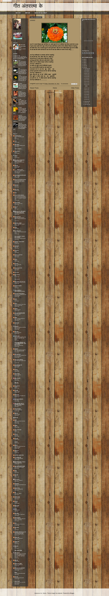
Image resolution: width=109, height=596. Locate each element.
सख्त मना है (20, 115)
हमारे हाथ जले (16, 379)
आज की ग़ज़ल (17, 322)
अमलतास (16, 308)
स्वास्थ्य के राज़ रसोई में (40, 13)
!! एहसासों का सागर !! (18, 135)
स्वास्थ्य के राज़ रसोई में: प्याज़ (19, 564)
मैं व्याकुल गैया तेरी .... (17, 510)
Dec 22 (86, 78)
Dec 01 (86, 99)
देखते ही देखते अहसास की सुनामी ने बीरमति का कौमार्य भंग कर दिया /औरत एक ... (20, 218)
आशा (19, 68)
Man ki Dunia (17, 274)
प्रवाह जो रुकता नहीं (18, 429)
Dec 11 (86, 89)
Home (55, 88)
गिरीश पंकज (16, 382)
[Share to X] (74, 84)
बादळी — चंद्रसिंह (17, 176)
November (86, 101)
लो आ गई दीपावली (17, 166)
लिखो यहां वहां (17, 505)
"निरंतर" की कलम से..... (18, 148)
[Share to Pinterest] (76, 84)
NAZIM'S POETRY (18, 285)
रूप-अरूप (16, 501)
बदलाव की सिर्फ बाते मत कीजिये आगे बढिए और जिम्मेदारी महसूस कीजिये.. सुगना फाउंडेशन (20, 338)
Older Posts (75, 88)
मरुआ (19, 60)
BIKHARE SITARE (18, 223)
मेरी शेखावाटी (17, 483)
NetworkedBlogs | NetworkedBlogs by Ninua (20, 291)
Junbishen (17, 250)
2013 (84, 64)
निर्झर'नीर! (16, 413)
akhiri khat (17, 189)
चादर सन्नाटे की (17, 255)
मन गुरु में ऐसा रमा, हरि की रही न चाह (19, 524)
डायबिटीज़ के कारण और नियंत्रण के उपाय (20, 484)
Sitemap (16, 542)
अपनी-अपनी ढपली (17, 414)
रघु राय (16, 547)
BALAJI (16, 206)
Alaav (16, 192)
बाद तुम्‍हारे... (16, 502)
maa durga (17, 272)
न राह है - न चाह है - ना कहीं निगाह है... (20, 514)
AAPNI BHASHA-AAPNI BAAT (20, 175)
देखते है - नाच (16, 426)
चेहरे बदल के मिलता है (17, 309)
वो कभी (19, 75)
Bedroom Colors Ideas (18, 203)
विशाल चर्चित (17, 513)
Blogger (72, 593)
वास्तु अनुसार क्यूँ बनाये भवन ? (19, 538)
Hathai (16, 227)
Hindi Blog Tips (18, 230)
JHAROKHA (17, 246)
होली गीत (16, 471)
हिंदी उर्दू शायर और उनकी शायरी (20, 568)
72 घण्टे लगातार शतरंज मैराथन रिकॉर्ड (20, 573)
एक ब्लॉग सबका (17, 336)
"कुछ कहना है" (17, 144)
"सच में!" (16, 155)
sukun (16, 303)
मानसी (16, 470)
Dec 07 (86, 92)
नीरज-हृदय (16, 417)
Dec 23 (86, 76)
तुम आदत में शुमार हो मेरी (18, 332)
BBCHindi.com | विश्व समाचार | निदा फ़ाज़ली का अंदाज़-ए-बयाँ (20, 212)
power (16, 298)
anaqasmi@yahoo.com (19, 569)
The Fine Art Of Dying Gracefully (20, 238)
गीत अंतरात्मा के (28, 6)
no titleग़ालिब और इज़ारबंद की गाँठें (19, 213)
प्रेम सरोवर (16, 438)
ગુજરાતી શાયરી (17, 581)
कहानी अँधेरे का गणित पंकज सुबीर (19, 467)
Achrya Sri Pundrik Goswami (20, 179)
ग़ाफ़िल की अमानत (17, 378)
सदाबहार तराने (17, 537)
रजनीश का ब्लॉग (17, 496)
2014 (84, 62)
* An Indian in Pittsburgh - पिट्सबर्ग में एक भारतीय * (20, 161)
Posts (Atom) (58, 92)
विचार (15, 275)
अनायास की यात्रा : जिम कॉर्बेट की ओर (20, 395)
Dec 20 (86, 79)
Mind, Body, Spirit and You (20, 281)
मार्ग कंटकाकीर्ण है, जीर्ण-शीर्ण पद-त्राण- (20, 145)
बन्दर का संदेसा (17, 400)
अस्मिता (16, 317)
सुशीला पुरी (16, 560)
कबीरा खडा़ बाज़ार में (18, 354)
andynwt (60, 593)
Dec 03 (86, 97)
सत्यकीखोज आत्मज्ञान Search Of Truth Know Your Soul (20, 532)
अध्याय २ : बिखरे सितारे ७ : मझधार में (20, 224)
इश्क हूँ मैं (16, 152)
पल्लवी (16, 420)
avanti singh (22, 44)
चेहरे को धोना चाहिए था (18, 314)
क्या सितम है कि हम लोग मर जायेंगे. (19, 577)
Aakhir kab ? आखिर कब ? (19, 480)
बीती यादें (27, 13)
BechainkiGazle (18, 216)
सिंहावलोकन (16, 546)
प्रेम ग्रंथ (18, 13)
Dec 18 (86, 83)
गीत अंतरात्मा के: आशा (16, 55)
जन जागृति (16, 390)
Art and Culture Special (19, 195)
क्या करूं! (16, 156)
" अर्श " (16, 141)
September (86, 104)
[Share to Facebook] (75, 84)
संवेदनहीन (16, 260)
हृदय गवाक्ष (16, 576)
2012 (84, 65)
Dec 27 (86, 73)
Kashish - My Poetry (18, 254)
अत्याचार (32, 20)
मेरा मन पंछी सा (17, 479)
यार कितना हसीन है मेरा (18, 374)
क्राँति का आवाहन (17, 391)
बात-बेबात (16, 441)
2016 (84, 59)
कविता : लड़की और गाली (18, 405)
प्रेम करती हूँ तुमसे (17, 366)
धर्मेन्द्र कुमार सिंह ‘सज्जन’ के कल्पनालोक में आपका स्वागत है (19, 404)
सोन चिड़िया (20, 83)
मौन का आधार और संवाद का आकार (19, 162)
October (86, 102)
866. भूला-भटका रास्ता (18, 264)
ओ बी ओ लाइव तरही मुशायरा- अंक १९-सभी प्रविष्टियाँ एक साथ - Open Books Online (20, 343)
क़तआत (16, 251)
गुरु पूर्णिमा (19, 99)
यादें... (16, 492)
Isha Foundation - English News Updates (20, 237)
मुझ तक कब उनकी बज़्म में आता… (19, 345)
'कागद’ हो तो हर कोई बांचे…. (19, 359)
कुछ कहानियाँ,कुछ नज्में (18, 365)
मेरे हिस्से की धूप (17, 488)
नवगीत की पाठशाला (18, 408)
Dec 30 (86, 70)
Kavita (16, 259)
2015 (84, 60)
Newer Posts (34, 88)
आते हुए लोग (16, 326)
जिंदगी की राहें (17, 394)
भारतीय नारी (16, 450)
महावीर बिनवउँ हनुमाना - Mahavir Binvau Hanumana (20, 462)
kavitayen (16, 263)
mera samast (17, 279)
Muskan (16, 286)
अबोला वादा (20, 123)
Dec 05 (86, 96)
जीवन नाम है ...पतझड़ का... (18, 493)
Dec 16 (86, 84)
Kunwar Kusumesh (18, 267)
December (86, 68)
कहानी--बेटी (16, 247)
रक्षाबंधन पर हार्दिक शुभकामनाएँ (19, 458)
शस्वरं (15, 523)
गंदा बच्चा (16, 369)
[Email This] (71, 84)
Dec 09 (86, 91)
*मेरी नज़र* (16, 165)
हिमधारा (16, 572)
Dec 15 (86, 88)
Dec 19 (86, 81)
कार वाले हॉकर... (17, 370)
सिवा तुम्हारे (20, 107)
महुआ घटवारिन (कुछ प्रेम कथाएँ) (20, 466)
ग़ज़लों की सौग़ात (17, 373)
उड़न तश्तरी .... (17, 331)
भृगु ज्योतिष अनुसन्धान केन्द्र (19, 455)
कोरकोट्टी (16, 451)
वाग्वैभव (16, 509)
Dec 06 (86, 94)
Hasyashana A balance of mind (20, 282)
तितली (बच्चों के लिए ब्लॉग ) (19, 399)
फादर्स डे (16, 430)
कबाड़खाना (16, 348)
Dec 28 (86, 71)
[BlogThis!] (73, 84)
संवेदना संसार (17, 527)
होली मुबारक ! (16, 242)
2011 (84, 67)
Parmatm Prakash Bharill (19, 293)
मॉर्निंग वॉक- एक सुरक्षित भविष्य (19, 489)
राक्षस (15, 528)
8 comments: (65, 83)
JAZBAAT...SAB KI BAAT (19, 241)
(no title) (19, 91)
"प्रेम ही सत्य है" (17, 151)
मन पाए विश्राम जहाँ (18, 457)
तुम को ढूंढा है (16, 435)
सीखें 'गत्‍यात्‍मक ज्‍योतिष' (18, 550)
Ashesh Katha (17, 202)
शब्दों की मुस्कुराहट (17, 517)
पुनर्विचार (16, 425)
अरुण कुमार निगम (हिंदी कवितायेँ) (20, 313)
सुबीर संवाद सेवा (17, 552)
